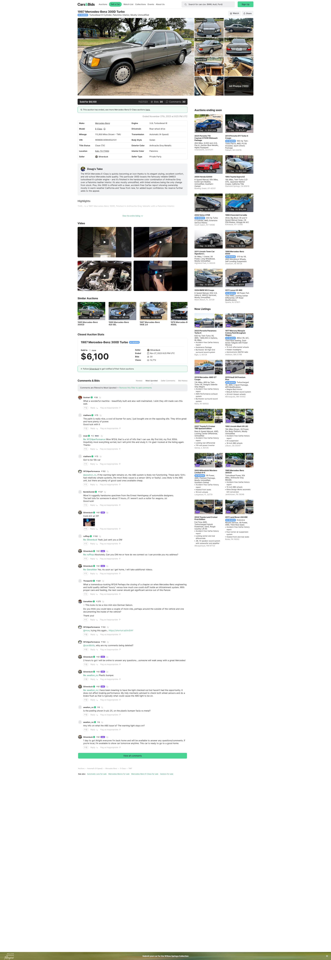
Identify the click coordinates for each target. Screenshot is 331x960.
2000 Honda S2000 (203, 177)
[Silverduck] (96, 156)
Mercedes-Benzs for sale (118, 774)
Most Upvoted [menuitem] (152, 381)
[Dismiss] (327, 956)
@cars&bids (89, 645)
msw (94, 350)
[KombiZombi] (80, 492)
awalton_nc (88, 707)
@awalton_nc (89, 475)
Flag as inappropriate (109, 408)
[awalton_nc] (80, 707)
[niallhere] (80, 415)
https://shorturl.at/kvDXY (121, 630)
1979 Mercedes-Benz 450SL (181, 323)
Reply (93, 408)
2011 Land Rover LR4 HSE (236, 517)
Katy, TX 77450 (102, 151)
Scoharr (86, 397)
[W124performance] (80, 471)
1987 (130, 768)
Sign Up (245, 4)
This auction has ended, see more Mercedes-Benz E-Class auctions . (116, 109)
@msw (86, 630)
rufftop (86, 536)
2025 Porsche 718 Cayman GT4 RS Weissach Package (206, 138)
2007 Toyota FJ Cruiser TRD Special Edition (204, 427)
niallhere (87, 415)
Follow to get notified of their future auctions (108, 369)
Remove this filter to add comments (135, 387)
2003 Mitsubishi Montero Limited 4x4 (205, 471)
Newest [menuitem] (139, 381)
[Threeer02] (80, 581)
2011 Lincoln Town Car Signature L (204, 252)
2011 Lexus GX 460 (233, 290)
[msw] (90, 350)
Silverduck (103, 157)
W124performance (91, 471)
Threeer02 (88, 581)
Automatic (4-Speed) (95, 768)
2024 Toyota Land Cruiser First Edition (206, 518)
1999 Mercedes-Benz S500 (234, 252)
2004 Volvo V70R (202, 215)
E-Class (98, 129)
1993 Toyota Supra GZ (235, 177)
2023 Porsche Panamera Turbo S (205, 332)
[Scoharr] (80, 397)
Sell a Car (115, 4)
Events (151, 4)
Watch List (128, 4)
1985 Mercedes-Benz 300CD (88, 323)
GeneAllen (87, 601)
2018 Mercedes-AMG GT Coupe (205, 378)
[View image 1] (89, 522)
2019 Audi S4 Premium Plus (235, 378)
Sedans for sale (166, 774)
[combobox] (208, 4)
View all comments (132, 755)
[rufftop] (80, 536)
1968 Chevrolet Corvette (236, 215)
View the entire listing (131, 216)
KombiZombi (89, 492)
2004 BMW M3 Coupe (204, 290)
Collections (140, 4)
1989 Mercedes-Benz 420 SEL (119, 323)
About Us (160, 4)
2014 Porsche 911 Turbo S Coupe (236, 137)
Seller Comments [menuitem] (168, 381)
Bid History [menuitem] (182, 381)
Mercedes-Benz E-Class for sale (144, 774)
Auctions (103, 4)
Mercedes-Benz (102, 123)
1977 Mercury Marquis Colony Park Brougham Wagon (235, 333)
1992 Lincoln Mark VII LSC (236, 426)
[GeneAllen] (80, 601)
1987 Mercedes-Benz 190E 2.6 (150, 323)
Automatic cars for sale (97, 774)
